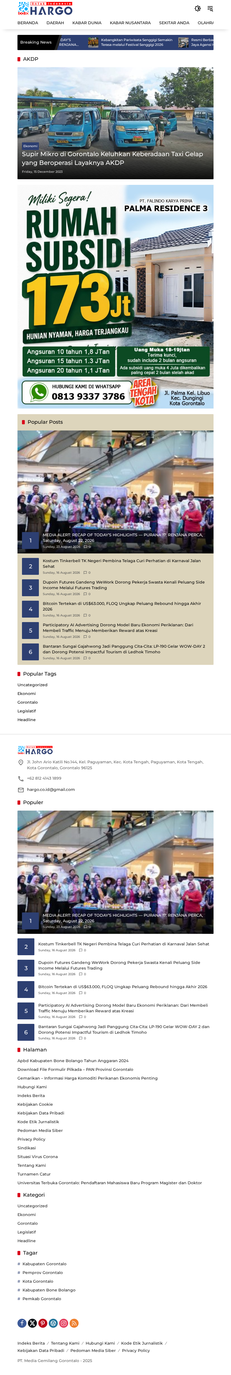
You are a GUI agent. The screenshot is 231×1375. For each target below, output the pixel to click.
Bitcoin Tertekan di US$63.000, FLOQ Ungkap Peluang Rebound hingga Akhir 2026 (122, 606)
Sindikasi (26, 1147)
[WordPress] (53, 1323)
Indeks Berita (31, 1095)
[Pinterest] (42, 1323)
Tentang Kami (31, 1165)
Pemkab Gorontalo (42, 1298)
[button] (197, 8)
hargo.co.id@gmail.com (51, 789)
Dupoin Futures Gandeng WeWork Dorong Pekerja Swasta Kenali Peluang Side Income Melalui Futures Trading (124, 585)
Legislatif (26, 711)
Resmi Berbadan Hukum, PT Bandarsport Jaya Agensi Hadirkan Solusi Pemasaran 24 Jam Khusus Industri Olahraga (193, 42)
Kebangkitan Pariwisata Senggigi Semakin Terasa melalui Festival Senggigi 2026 (103, 42)
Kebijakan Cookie (35, 1104)
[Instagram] (63, 1323)
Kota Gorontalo (38, 1281)
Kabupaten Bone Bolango (49, 1290)
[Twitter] (32, 1323)
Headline (26, 719)
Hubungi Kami (32, 1086)
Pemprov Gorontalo (43, 1272)
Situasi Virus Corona (37, 1156)
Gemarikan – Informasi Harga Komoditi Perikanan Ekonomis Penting (87, 1078)
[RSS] (74, 1323)
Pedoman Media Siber (40, 1130)
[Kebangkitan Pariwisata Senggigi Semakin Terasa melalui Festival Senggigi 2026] (60, 42)
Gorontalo (27, 702)
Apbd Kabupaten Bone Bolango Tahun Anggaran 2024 (72, 1060)
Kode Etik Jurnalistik (38, 1121)
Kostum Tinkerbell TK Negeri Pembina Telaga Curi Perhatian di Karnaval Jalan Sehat (122, 563)
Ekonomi (30, 146)
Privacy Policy (31, 1139)
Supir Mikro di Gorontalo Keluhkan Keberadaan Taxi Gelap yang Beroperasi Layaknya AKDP (112, 158)
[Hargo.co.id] (45, 8)
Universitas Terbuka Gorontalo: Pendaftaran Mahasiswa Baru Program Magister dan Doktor (109, 1182)
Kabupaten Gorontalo (44, 1263)
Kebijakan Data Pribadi (40, 1113)
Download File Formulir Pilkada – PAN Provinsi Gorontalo (75, 1069)
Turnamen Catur (34, 1174)
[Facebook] (21, 1323)
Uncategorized (32, 684)
